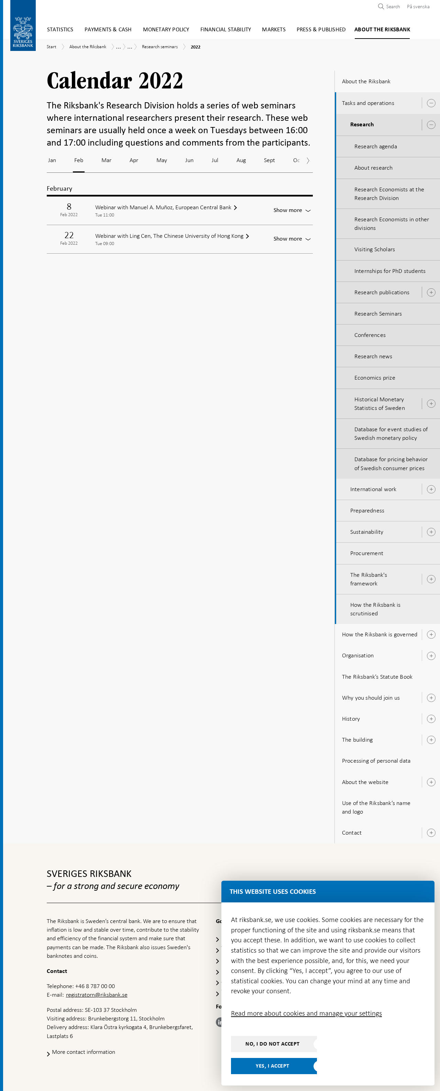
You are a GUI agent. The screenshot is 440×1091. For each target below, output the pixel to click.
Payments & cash (108, 30)
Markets (273, 30)
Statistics (60, 30)
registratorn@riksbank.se (97, 994)
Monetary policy (166, 30)
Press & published (321, 30)
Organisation (358, 655)
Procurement (366, 553)
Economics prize (374, 377)
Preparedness (367, 510)
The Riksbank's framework (368, 579)
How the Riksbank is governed (380, 634)
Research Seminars (378, 313)
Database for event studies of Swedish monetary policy (391, 433)
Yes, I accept (272, 1066)
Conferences (370, 335)
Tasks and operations (368, 103)
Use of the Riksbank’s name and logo (376, 807)
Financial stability (225, 30)
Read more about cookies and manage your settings (306, 1013)
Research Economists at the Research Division (389, 194)
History (351, 718)
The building (357, 739)
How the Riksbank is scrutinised (375, 609)
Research (362, 124)
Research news (373, 356)
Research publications (381, 292)
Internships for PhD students (390, 271)
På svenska (418, 6)
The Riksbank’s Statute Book (377, 676)
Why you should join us (371, 697)
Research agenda (375, 146)
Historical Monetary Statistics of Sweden (379, 403)
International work (373, 489)
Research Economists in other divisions (391, 223)
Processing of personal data (376, 760)
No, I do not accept (272, 1044)
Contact (352, 832)
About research (373, 167)
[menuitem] (417, 6)
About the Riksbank (382, 30)
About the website (365, 782)
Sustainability (367, 532)
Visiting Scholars (374, 249)
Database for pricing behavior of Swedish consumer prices (391, 463)
